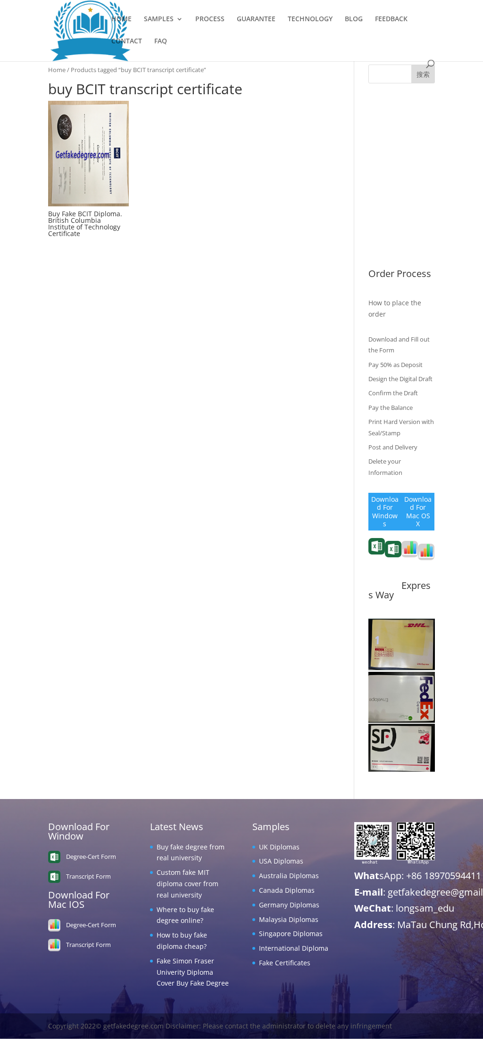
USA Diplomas (390, 136)
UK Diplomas (388, 121)
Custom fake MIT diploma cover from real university (187, 883)
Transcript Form (376, 561)
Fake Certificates (394, 249)
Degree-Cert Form (393, 567)
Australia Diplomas (398, 151)
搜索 (423, 74)
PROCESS (210, 19)
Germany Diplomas (398, 179)
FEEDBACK (391, 19)
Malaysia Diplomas (398, 194)
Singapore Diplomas (400, 208)
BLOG (354, 19)
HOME (121, 19)
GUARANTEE (256, 19)
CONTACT (126, 41)
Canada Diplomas (396, 165)
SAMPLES (159, 19)
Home (57, 69)
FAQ (160, 41)
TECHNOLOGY (310, 19)
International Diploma (293, 948)
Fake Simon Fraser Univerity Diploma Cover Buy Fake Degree (193, 972)
